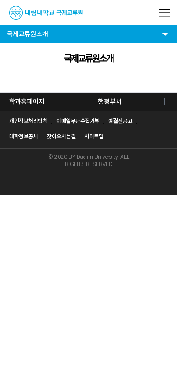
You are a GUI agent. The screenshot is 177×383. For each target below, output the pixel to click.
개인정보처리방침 (28, 121)
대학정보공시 (23, 136)
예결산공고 (120, 121)
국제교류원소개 (27, 34)
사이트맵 (93, 136)
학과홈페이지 (26, 101)
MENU (164, 13)
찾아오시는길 (61, 136)
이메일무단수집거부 (77, 121)
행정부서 (110, 101)
